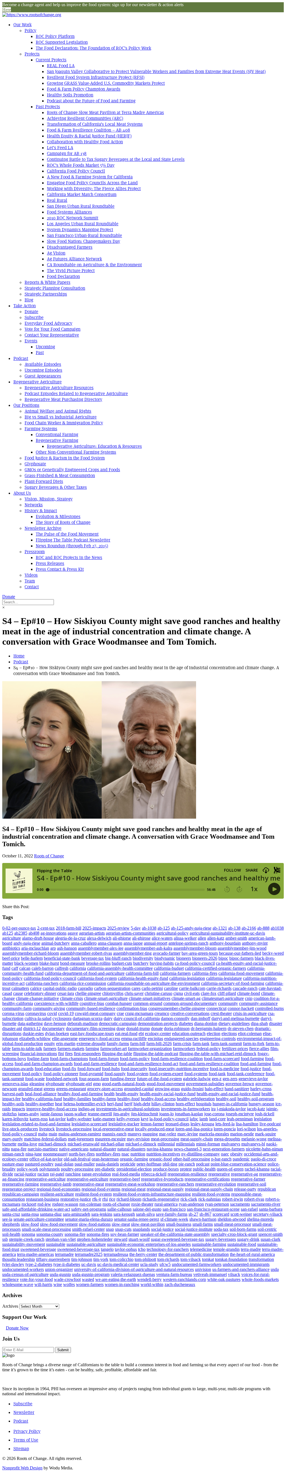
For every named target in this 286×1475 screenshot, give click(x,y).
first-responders (87, 1053)
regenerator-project (18, 1189)
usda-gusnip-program (90, 1274)
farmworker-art (113, 1048)
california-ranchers (42, 983)
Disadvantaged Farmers (69, 247)
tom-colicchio (121, 1259)
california (78, 968)
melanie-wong (253, 1139)
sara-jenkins (101, 1214)
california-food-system (97, 978)
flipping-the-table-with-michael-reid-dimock (217, 1053)
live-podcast (270, 1123)
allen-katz (215, 938)
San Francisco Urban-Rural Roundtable (84, 235)
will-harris (43, 1284)
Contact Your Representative (52, 335)
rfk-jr (96, 1199)
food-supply (115, 1073)
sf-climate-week (174, 1219)
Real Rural (57, 200)
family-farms (118, 1043)
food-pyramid (91, 1073)
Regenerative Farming (57, 440)
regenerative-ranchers (175, 1184)
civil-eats (192, 993)
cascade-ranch (245, 988)
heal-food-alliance (40, 1093)
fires (69, 1053)
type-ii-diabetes (66, 1264)
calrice (36, 988)
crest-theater (221, 1013)
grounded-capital (139, 1088)
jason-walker (75, 1113)
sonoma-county (49, 1234)
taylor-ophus (126, 1249)
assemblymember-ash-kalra (148, 948)
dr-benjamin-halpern (209, 1028)
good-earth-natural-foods (124, 1083)
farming (92, 1048)
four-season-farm (94, 1078)
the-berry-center (143, 1254)
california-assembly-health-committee (120, 968)
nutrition (137, 1154)
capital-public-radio (60, 988)
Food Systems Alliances (69, 212)
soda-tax (221, 1229)
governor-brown (239, 1083)
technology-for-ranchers (168, 1249)
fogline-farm (38, 1058)
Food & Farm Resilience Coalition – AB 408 (88, 130)
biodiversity (143, 958)
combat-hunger (118, 1003)
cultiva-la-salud (38, 1018)
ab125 (7, 933)
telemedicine (201, 1249)
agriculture (11, 938)
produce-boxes (166, 1169)
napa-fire (19, 1149)
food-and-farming (255, 1063)
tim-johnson (81, 1259)
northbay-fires (108, 1154)
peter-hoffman (149, 1164)
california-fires (204, 973)
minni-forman (208, 1144)
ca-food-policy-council (195, 963)
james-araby (28, 1113)
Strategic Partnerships (46, 294)
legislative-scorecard (89, 1123)
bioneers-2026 (204, 958)
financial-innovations (38, 1053)
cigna (178, 993)
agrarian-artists (92, 933)
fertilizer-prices (235, 1048)
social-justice (162, 1229)
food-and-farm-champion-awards (44, 1063)
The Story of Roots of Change (63, 522)
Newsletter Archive (43, 528)
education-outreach (189, 1033)
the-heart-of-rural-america (252, 1254)
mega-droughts (227, 1139)
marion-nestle (242, 1133)
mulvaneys (230, 1144)
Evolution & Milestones (58, 516)
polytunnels (49, 1169)
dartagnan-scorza (88, 1018)
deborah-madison (82, 1023)
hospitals (203, 1103)
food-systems (196, 1073)
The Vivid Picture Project (71, 271)
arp (53, 948)
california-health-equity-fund (143, 978)
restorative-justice (75, 1199)
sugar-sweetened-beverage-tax (177, 1239)
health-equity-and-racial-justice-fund (228, 1093)
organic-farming (134, 1159)
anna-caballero (84, 943)
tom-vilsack (190, 1259)
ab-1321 (220, 928)
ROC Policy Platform (55, 36)
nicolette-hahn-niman (264, 1149)
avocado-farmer (166, 953)
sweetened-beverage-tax (78, 1249)
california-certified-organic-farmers (215, 968)
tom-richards (168, 1259)
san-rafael (249, 1209)
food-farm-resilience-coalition (177, 1058)
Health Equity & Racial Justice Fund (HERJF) (89, 136)
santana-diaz (51, 1214)
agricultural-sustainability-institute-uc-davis (227, 933)
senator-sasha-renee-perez (136, 1219)
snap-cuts (123, 1229)
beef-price (11, 958)
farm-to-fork (253, 1043)
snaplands (141, 1229)
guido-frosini (192, 1088)
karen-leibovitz (15, 1118)
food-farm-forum (104, 1058)
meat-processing (165, 1139)
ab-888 (263, 928)
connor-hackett (241, 1008)
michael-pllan (112, 1144)
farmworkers (184, 1048)
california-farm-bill (142, 973)
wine (57, 1284)
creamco (161, 1013)
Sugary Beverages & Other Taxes (56, 487)
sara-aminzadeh (76, 1214)
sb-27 (193, 1214)
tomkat (208, 1259)
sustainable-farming (209, 1244)
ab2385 (20, 933)
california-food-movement (241, 973)
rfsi (105, 1199)
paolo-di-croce (263, 1159)
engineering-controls (218, 1038)
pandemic (241, 1159)
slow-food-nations (95, 1224)
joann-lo (166, 1113)
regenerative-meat (88, 1184)
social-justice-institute (194, 1229)
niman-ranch (13, 1154)
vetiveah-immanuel (210, 1274)
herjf (128, 1103)
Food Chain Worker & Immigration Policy (64, 423)
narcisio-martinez (43, 1149)
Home (19, 656)
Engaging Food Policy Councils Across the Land (92, 183)
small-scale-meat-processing (46, 1229)
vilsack (234, 1274)
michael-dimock (52, 1144)
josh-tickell (264, 1113)
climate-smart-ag (186, 998)
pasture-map (13, 1164)
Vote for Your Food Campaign (52, 329)
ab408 (33, 933)
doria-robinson (177, 1028)
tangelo (107, 1249)
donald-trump (138, 1028)
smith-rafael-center (88, 1229)
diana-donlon (205, 1023)
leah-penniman (240, 1118)
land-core (217, 1118)
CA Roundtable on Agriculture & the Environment (94, 265)
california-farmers (175, 973)
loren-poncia (225, 1128)
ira (213, 1108)
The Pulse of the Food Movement (67, 534)
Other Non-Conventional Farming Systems (76, 452)
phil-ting (170, 1164)
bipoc (223, 958)
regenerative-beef (124, 1179)
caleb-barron (43, 968)
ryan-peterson (217, 1204)
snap (110, 1229)
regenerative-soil (251, 1184)
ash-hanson (67, 948)
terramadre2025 (89, 1254)
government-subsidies (205, 1083)
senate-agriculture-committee (38, 1219)
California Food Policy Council (76, 171)
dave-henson (55, 1023)
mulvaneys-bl (253, 1144)
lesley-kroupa (202, 1123)
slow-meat (121, 1224)
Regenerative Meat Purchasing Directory (63, 399)
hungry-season (261, 1103)
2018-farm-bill (68, 928)
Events (31, 341)
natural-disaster (103, 1149)
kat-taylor (57, 1118)
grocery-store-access (105, 1088)
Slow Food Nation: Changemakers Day (83, 241)
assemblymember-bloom (194, 948)
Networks (34, 505)
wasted (88, 1279)
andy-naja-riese (26, 943)
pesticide (127, 1164)
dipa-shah (259, 1023)
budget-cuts (122, 963)
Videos (31, 575)
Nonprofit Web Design (22, 1468)
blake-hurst (49, 963)
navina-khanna (160, 1149)
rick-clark (188, 1199)
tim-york (100, 1259)
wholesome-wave (17, 1284)
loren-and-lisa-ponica (194, 1128)
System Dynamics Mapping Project (80, 230)
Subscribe (34, 317)
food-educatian (48, 1068)
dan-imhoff (200, 1018)
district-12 (32, 1028)
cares (136, 988)
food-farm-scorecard (222, 1058)
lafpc (194, 1118)
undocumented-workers (23, 1269)
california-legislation (187, 978)
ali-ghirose (141, 938)
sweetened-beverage (38, 1249)
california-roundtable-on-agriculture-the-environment (153, 983)
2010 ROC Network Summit (72, 218)
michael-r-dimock (140, 1144)
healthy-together (39, 1103)
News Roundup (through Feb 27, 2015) (72, 546)
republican (267, 1189)
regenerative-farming (20, 1184)
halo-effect (214, 1088)
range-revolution (96, 1174)
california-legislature (224, 978)
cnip (248, 998)
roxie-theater (142, 1204)
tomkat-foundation (231, 1259)
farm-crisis (182, 1043)
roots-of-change (116, 1204)
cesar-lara (65, 993)
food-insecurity (134, 1068)
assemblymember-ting (132, 953)
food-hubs (111, 1068)
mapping (150, 1133)
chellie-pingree (88, 993)
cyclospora (62, 1018)
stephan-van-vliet (61, 1239)
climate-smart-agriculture (106, 998)
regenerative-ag (244, 1174)
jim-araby (121, 1113)
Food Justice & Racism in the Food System (65, 458)
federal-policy (208, 1048)
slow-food (30, 1224)
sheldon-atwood (232, 1219)
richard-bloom (128, 1199)
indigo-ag (86, 1108)
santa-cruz (11, 1214)
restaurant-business (42, 1199)
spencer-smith (270, 1234)
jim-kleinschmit (144, 1113)
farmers (49, 1048)
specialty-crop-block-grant (234, 1234)
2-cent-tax (46, 928)
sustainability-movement (23, 1244)
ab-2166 (249, 928)
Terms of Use (25, 1440)
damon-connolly (175, 1018)
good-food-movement (166, 1083)
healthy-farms (104, 1098)
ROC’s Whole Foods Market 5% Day (81, 165)
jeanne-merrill (100, 1113)
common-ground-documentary (190, 1003)
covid (52, 1013)
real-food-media (126, 1174)
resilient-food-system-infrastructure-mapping (152, 1194)
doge (120, 1028)
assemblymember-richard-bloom (30, 953)
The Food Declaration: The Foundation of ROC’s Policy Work (93, 48)
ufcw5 (165, 1264)
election (213, 1033)
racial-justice (25, 1174)
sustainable (55, 1244)
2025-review (118, 928)
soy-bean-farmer (124, 1234)
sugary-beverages (220, 1239)
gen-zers (230, 1078)
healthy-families (77, 1098)
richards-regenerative (160, 1199)
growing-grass (167, 1088)
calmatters (20, 988)
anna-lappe (133, 943)
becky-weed (273, 953)
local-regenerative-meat (113, 1128)
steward (120, 1239)
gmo (97, 1083)
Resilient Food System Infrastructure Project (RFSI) (95, 77)
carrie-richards (219, 988)
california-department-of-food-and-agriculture (85, 973)
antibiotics (11, 948)
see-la (7, 1219)
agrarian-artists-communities (130, 933)
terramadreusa (116, 1254)
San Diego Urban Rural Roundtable (81, 206)
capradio (85, 988)
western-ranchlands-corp (184, 1279)
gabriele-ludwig (197, 1078)
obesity (236, 1154)
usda (275, 1269)
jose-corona (214, 1113)
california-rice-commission (82, 983)
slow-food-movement (59, 1224)
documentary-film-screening (90, 1028)
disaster (275, 1023)
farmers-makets (71, 1048)
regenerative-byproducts (162, 1179)
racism (43, 1174)
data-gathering (30, 1023)
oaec (225, 1154)
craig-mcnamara (139, 1013)
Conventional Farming (57, 434)
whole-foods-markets (260, 1279)
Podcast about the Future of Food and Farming (91, 101)
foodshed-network (62, 1078)
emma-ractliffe (134, 1038)
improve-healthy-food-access (51, 1108)
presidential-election (134, 1169)
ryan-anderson (191, 1204)
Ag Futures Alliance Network (74, 259)
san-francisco (174, 1209)
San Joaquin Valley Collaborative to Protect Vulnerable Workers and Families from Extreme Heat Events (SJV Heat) (156, 71)
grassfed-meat (30, 1088)
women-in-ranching (122, 1284)
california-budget (169, 968)
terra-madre (251, 1249)
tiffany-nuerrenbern (53, 1259)
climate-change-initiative (37, 998)
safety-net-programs (88, 1209)
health (109, 1093)
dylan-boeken (57, 1033)
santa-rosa (30, 1214)
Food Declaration (63, 276)
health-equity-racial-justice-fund (168, 1093)
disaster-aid (12, 1028)
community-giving (49, 1008)
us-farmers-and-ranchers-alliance (241, 1269)
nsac (125, 1154)
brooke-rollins (98, 963)
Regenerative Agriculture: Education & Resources (94, 446)
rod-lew (44, 1204)
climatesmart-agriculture (223, 998)
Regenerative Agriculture (37, 382)
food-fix (69, 1068)
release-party (245, 1189)
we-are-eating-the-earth (115, 1279)
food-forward (89, 1068)
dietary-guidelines (234, 1023)
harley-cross (260, 1088)
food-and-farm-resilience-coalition (209, 1063)
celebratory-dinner (40, 993)
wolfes (69, 1284)
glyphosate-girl (79, 1083)
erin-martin (65, 1043)
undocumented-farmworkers (196, 1264)
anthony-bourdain (225, 943)
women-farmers (90, 1284)
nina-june (33, 1154)
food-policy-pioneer (60, 1073)
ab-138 (234, 928)
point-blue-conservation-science (238, 1164)
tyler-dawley (13, 1264)
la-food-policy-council (169, 1118)
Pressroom (35, 552)
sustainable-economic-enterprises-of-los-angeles (149, 1244)
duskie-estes (33, 1033)
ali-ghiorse (122, 938)
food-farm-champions (69, 1058)
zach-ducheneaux (180, 1284)
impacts (18, 1108)
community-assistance (258, 1003)
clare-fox (208, 993)
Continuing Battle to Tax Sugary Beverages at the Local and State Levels (116, 159)
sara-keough (124, 1214)
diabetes (186, 1023)
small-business (178, 1224)
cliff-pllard (227, 993)
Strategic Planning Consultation (55, 288)
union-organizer (59, 1269)
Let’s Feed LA (60, 148)
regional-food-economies (58, 1189)
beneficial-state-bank (62, 958)
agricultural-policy (172, 933)
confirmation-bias (131, 1008)
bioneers (183, 958)
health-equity (127, 1093)
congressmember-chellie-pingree (176, 1008)
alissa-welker (185, 938)
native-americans (74, 1149)
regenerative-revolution (215, 1184)
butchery (141, 963)
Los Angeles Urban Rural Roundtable (82, 224)
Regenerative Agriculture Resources (59, 388)
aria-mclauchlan (35, 948)
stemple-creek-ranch (26, 1239)
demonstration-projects (158, 1023)
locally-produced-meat (154, 1128)
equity (49, 1043)
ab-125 (164, 928)
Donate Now (17, 1328)
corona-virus (13, 1013)
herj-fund (115, 1103)
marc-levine (187, 1133)
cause (18, 993)
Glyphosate (35, 464)
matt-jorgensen (81, 1139)
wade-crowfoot (67, 1279)
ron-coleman (90, 1204)
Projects (32, 54)
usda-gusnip (60, 1274)
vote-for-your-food (36, 1279)
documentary (53, 1028)
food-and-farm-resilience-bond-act (148, 1063)
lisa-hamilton (247, 1123)
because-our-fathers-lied (240, 953)
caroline (171, 988)
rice (112, 1199)
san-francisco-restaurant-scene (213, 1209)
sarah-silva (145, 1214)
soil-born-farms (243, 1229)
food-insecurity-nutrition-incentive (179, 1068)
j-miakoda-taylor (231, 1108)
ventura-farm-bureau (174, 1274)
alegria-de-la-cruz (70, 938)
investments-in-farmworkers (185, 1108)
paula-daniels (107, 1164)
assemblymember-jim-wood (242, 948)
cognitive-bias (92, 1003)
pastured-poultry (39, 1164)
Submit (63, 1350)
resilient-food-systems (211, 1194)
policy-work (27, 1169)
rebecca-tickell (153, 1174)
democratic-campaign (118, 1023)
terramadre (64, 1254)
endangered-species (181, 1038)
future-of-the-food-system (159, 1078)
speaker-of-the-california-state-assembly (175, 1234)
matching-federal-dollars (45, 1139)
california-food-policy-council (50, 978)
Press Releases (50, 563)
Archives (10, 1306)
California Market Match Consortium (81, 194)
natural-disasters (131, 1149)
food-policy (32, 1073)
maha (42, 1133)
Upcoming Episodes (43, 370)
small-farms (202, 1224)
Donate (31, 312)
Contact (32, 587)
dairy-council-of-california (137, 1018)
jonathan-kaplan (189, 1113)
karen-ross (39, 1118)
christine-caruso (158, 993)
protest (186, 1169)
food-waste (35, 1078)
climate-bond (248, 993)
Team (30, 581)
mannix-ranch (114, 1133)
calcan (24, 968)
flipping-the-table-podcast (155, 1053)
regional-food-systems (101, 1189)
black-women (26, 963)
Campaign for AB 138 (67, 153)
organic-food (160, 1159)
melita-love (27, 1144)
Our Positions (26, 405)
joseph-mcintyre (240, 1113)
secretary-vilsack (267, 1214)
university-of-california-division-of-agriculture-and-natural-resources (134, 1269)
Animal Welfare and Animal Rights (58, 411)
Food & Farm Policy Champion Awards (83, 89)
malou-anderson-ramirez (79, 1133)
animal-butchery (55, 943)
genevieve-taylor (253, 1078)
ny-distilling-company (200, 1154)
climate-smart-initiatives (149, 998)
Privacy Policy (26, 1431)
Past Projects (48, 107)
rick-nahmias (209, 1199)
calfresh (61, 968)
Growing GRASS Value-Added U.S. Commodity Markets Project (106, 83)
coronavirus (35, 1013)
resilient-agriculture (57, 1194)
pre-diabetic (105, 1169)
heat (58, 1103)
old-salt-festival (77, 1159)
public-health (204, 1169)
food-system (137, 1073)
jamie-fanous (51, 1113)
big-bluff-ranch (118, 958)
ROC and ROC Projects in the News (69, 557)
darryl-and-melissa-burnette (235, 1018)
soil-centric (267, 1229)
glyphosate (55, 1083)
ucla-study (149, 1264)
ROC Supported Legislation (62, 42)
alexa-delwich (99, 938)
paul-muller (85, 1164)
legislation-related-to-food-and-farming (36, 1123)
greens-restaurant (71, 1088)
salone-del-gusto (147, 1209)
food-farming (252, 1058)
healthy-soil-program (255, 1098)
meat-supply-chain (196, 1139)
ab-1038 (149, 928)
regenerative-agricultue (45, 1179)
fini (61, 1053)
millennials (185, 1144)
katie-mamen (104, 1118)
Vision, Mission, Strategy (49, 499)
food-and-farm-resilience (95, 1063)
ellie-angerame (65, 1038)
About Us (22, 493)
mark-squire (265, 1133)
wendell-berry (149, 1279)
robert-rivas (254, 1199)
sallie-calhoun (119, 1209)
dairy (108, 1018)
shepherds (11, 1224)
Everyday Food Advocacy (48, 323)
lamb (203, 1118)
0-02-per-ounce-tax (19, 928)
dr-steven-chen (241, 1028)
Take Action (24, 306)
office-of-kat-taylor (46, 1159)
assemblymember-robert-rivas (86, 953)
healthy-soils (13, 1103)
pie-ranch (186, 1164)
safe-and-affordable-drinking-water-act (36, 1209)
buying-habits (162, 963)
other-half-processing (191, 1159)
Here (6, 9)
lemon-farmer (152, 1123)
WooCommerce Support (154, 1034)
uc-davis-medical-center (118, 1264)
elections (229, 1033)
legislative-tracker (123, 1123)
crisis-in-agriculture (250, 1013)
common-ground (147, 1003)
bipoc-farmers (241, 958)
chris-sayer (134, 993)
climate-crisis (71, 998)
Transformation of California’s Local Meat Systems (95, 124)
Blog (29, 300)
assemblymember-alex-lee (100, 948)
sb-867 (205, 1214)
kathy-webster (79, 1118)
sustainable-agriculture (86, 1244)
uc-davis (88, 1264)
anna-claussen (110, 943)
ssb (5, 1239)
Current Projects (51, 60)
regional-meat (133, 1189)
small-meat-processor (232, 1224)
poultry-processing (77, 1169)
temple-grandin (226, 1249)
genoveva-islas (15, 1083)
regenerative (219, 1174)
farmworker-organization (150, 1048)
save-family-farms (171, 1214)
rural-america (166, 1204)
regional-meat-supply (165, 1189)
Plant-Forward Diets (44, 481)
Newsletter (23, 1412)
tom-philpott (145, 1259)
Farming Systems (41, 429)
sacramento (240, 1204)
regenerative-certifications (207, 1179)
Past (40, 353)
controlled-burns (269, 1008)
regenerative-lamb (56, 1184)
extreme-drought (91, 1043)
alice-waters (162, 938)
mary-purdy (12, 1139)
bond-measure (72, 963)
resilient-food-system (93, 1194)
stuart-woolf (139, 1239)
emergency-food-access (99, 1038)
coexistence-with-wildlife (56, 1003)
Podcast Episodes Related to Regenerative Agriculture (76, 393)
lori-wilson (246, 1128)
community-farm (17, 1008)
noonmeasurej (55, 1154)
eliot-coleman (250, 1033)
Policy (30, 30)
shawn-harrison (202, 1219)
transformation (261, 1259)
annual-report (155, 943)
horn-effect (185, 1103)
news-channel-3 (188, 1149)
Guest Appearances (43, 376)
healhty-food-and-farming (80, 1093)
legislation (263, 1118)
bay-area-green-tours (200, 953)
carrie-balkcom (192, 988)
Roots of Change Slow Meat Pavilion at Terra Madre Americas (105, 112)
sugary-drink (248, 1239)
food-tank (217, 1073)
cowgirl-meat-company (95, 1013)
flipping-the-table (117, 1053)
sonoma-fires (98, 1234)
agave (73, 933)
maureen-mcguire (110, 1139)
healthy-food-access (158, 1098)
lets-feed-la (225, 1123)
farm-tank (200, 1043)
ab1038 (277, 928)
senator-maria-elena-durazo (89, 1219)
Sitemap (21, 1449)
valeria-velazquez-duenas (133, 1274)
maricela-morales (214, 1133)
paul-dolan (64, 1164)
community (228, 1003)
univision (203, 1269)
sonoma (28, 1234)
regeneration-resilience (187, 1174)
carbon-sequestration (112, 988)
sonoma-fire (75, 1234)
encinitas (155, 1038)
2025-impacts (94, 928)
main (53, 1133)
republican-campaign (20, 1194)
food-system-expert (166, 1073)
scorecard (221, 1214)
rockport (29, 1204)
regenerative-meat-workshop (130, 1184)
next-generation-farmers (224, 1149)
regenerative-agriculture (87, 1179)
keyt (144, 1118)
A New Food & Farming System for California (90, 177)
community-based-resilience (90, 1008)
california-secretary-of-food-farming (232, 983)
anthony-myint (255, 943)
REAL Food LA (61, 66)
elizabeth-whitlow (35, 1038)
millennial (166, 1144)
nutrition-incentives (163, 1154)
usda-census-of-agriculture (25, 1274)
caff (14, 968)
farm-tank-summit (226, 1043)
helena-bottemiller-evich (84, 1103)
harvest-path (13, 1093)
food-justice (250, 1068)
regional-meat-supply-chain (209, 1189)
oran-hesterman (105, 1159)
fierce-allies (259, 1048)
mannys (134, 1133)
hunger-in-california (230, 1103)
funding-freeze (123, 1078)
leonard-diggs (177, 1123)
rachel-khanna (257, 1169)
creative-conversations (189, 1013)
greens (49, 1088)
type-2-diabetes (38, 1264)
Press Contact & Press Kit (60, 569)
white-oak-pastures (223, 1279)
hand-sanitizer (237, 1088)
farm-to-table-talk (27, 1048)
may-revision (138, 1139)
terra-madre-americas (35, 1254)
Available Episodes (43, 364)
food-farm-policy (135, 1058)
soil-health (11, 1234)
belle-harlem (32, 958)
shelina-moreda (260, 1219)
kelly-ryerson (128, 1118)
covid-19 (66, 1013)
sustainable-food (241, 1244)
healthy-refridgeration (196, 1098)
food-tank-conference (245, 1073)
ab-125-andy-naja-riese (191, 928)
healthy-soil (226, 1098)
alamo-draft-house (38, 938)
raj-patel (57, 1174)
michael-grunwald (83, 1144)
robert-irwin (232, 1199)
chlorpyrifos (112, 993)
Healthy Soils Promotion (70, 95)
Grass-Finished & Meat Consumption (60, 475)
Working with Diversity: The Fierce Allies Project (94, 189)
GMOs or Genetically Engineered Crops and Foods (72, 470)
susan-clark (270, 1239)
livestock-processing (74, 1128)
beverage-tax (92, 958)
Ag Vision (56, 253)
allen (202, 938)
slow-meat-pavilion (148, 1224)
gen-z (216, 1078)
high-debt (142, 1103)
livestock (47, 1128)
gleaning (36, 1083)
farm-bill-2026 (159, 1043)
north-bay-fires (82, 1154)
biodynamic (164, 958)
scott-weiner (241, 1214)
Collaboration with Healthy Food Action (85, 142)
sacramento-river (265, 1204)
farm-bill (137, 1043)
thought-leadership (18, 1259)
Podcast (20, 358)
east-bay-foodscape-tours (92, 1033)
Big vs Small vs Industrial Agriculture (61, 417)
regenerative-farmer (248, 1179)
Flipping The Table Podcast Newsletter (73, 540)
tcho (142, 1249)
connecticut (216, 1008)
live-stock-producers (20, 1128)
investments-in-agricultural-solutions (128, 1108)
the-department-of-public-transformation (193, 1254)
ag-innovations (53, 933)
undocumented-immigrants (246, 1264)
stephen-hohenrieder (95, 1239)
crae (120, 1013)
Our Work (22, 25)
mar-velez (167, 1133)
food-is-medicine (224, 1068)
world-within (151, 1284)
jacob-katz (256, 1108)
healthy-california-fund (42, 1098)
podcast (202, 1164)
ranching (73, 1174)
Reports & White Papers (47, 282)
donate (157, 1028)
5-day (136, 928)
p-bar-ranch (221, 1159)
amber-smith (236, 938)
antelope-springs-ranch (188, 943)
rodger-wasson (65, 1204)
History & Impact (41, 511)
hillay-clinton (163, 1103)
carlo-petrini (152, 988)
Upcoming (45, 347)
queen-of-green (230, 1169)
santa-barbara (270, 1209)
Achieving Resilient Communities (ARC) (85, 118)
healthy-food (128, 1098)
